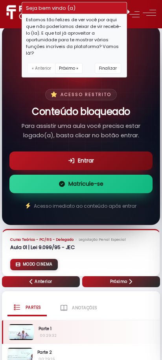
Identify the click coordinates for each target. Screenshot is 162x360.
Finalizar (108, 68)
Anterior (42, 281)
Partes (32, 307)
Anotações (84, 308)
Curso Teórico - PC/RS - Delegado (42, 239)
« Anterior (41, 68)
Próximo (119, 281)
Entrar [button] (86, 160)
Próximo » (68, 68)
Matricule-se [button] (85, 184)
